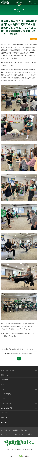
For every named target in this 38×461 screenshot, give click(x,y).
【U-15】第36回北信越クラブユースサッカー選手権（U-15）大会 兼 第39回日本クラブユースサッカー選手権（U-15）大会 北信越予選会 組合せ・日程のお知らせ (20, 354)
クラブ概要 (4, 430)
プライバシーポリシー (7, 434)
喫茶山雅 (4, 417)
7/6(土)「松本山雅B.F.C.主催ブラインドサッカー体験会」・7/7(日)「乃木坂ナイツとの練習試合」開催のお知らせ (20, 349)
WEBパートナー (13, 456)
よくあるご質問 (13, 430)
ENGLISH (4, 422)
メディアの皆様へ (27, 434)
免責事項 (17, 434)
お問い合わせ (23, 430)
